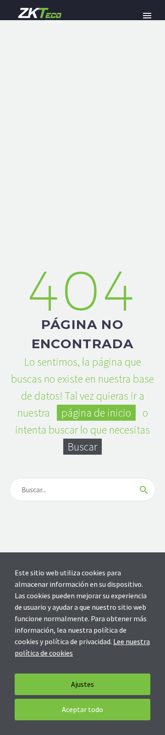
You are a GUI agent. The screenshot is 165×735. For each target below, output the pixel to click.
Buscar (82, 447)
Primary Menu (147, 15)
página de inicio (96, 413)
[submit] (143, 489)
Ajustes (82, 684)
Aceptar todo (82, 709)
